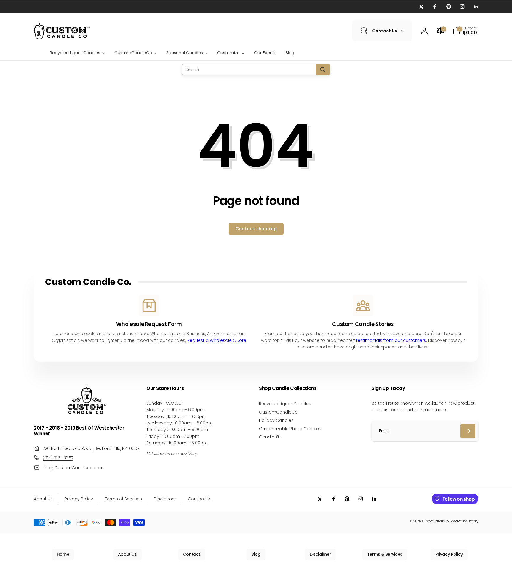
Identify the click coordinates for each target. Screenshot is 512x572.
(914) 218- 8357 (58, 458)
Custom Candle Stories (362, 324)
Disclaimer (320, 554)
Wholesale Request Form (149, 324)
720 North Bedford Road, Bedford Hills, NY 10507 (91, 448)
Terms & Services (384, 554)
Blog (256, 554)
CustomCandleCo (435, 521)
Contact (191, 554)
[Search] (323, 69)
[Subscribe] (467, 431)
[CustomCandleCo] (87, 412)
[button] (465, 30)
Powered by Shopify (463, 521)
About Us (127, 554)
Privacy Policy (449, 554)
